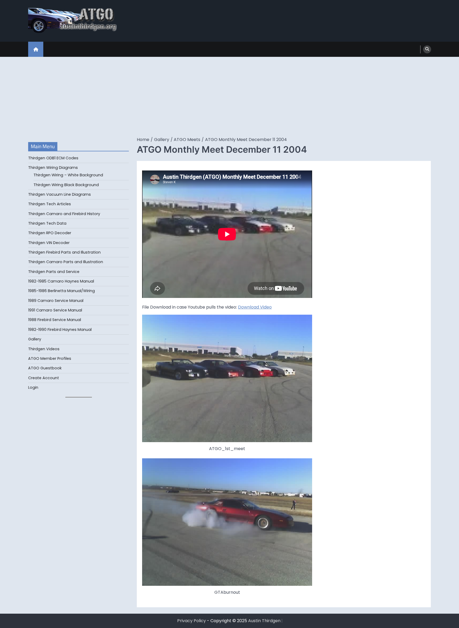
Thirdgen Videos (44, 349)
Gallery (34, 339)
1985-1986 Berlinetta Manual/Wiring (61, 290)
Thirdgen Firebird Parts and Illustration (64, 252)
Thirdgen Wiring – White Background (68, 175)
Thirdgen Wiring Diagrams (53, 167)
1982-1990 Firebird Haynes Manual (60, 329)
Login (33, 387)
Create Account (43, 378)
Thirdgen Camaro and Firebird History (64, 213)
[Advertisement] (229, 96)
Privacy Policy (191, 621)
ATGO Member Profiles (49, 358)
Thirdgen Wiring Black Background (66, 184)
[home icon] (35, 49)
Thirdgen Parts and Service (53, 271)
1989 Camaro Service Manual (55, 300)
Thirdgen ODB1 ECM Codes (53, 158)
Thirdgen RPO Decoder (49, 233)
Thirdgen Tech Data (47, 223)
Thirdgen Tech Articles (49, 204)
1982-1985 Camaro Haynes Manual (61, 281)
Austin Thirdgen (264, 621)
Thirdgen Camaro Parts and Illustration (65, 261)
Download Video (255, 307)
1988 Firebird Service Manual (54, 319)
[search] (427, 49)
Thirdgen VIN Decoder (49, 242)
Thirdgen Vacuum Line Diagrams (59, 194)
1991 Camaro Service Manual (55, 310)
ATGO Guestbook (45, 368)
